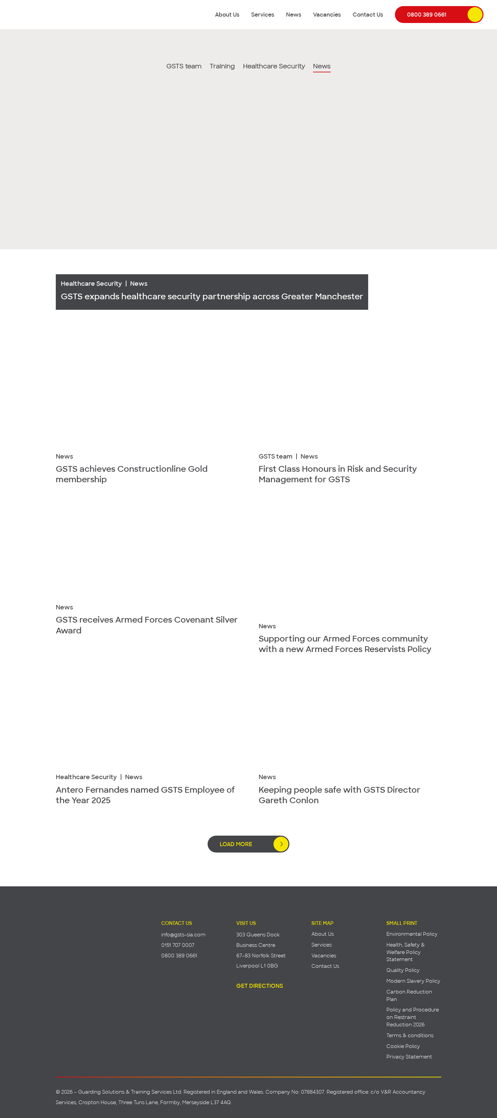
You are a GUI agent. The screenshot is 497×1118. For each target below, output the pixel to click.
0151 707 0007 (177, 945)
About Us (227, 14)
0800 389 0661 (426, 14)
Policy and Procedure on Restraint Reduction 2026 (412, 1017)
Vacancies (327, 14)
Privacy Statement (409, 1056)
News (293, 14)
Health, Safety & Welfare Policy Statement (405, 952)
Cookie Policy (403, 1046)
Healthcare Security (274, 66)
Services (262, 14)
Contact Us (368, 14)
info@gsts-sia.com (183, 934)
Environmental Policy (411, 933)
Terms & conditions (409, 1035)
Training (222, 66)
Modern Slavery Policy (413, 980)
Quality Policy (403, 970)
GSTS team (184, 66)
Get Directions (259, 985)
